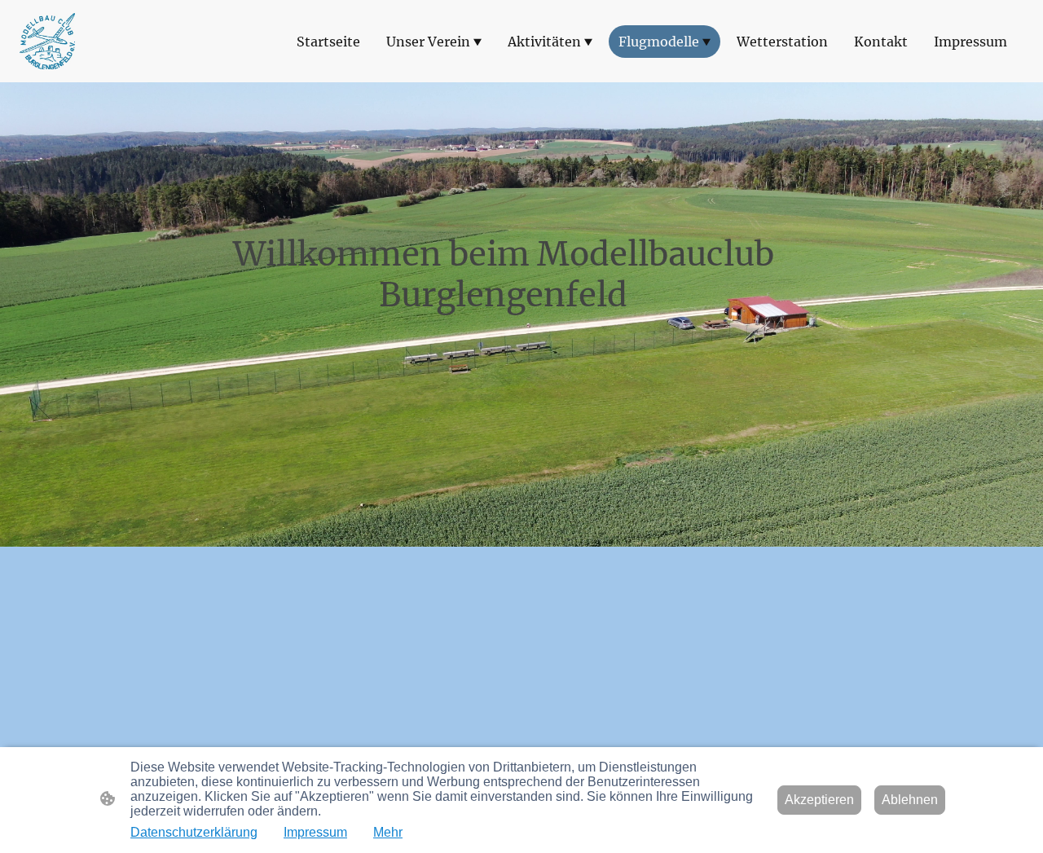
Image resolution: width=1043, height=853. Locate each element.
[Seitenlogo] (47, 41)
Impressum (315, 832)
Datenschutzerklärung (193, 832)
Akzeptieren (819, 800)
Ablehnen (910, 800)
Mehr (388, 832)
